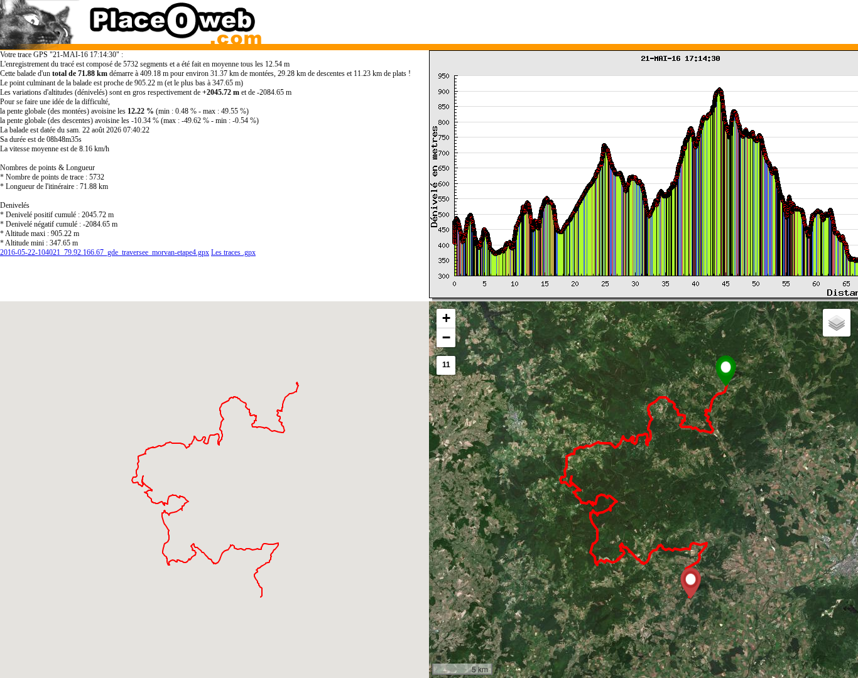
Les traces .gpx (233, 252)
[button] (725, 371)
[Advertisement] (632, 19)
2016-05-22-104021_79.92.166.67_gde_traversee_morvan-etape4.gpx (104, 252)
